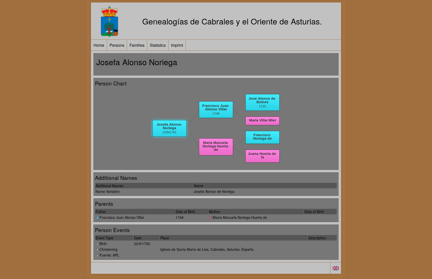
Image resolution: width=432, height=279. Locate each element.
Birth (103, 243)
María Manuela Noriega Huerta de (240, 217)
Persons (117, 45)
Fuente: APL (109, 255)
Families (137, 45)
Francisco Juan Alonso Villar (122, 217)
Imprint (177, 45)
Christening (109, 249)
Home (99, 45)
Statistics (158, 45)
